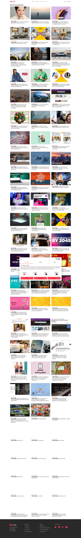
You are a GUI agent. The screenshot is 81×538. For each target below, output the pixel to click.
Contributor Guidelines (44, 529)
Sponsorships (42, 525)
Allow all (54, 278)
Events (33, 1)
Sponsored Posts (43, 531)
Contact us (27, 527)
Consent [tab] (26, 262)
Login (65, 1)
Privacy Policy (27, 529)
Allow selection (40, 278)
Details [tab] (40, 262)
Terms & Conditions (28, 531)
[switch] (35, 274)
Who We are (27, 525)
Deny (27, 278)
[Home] (12, 1)
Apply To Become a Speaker (45, 527)
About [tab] (55, 262)
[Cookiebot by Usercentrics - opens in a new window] (56, 259)
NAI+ (46, 1)
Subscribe (68, 1)
